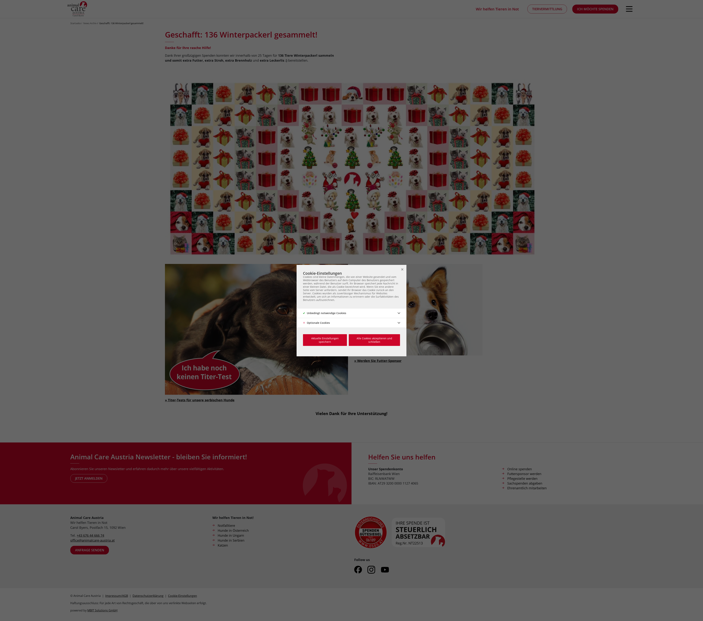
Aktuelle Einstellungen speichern (325, 340)
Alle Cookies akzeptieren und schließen (374, 340)
